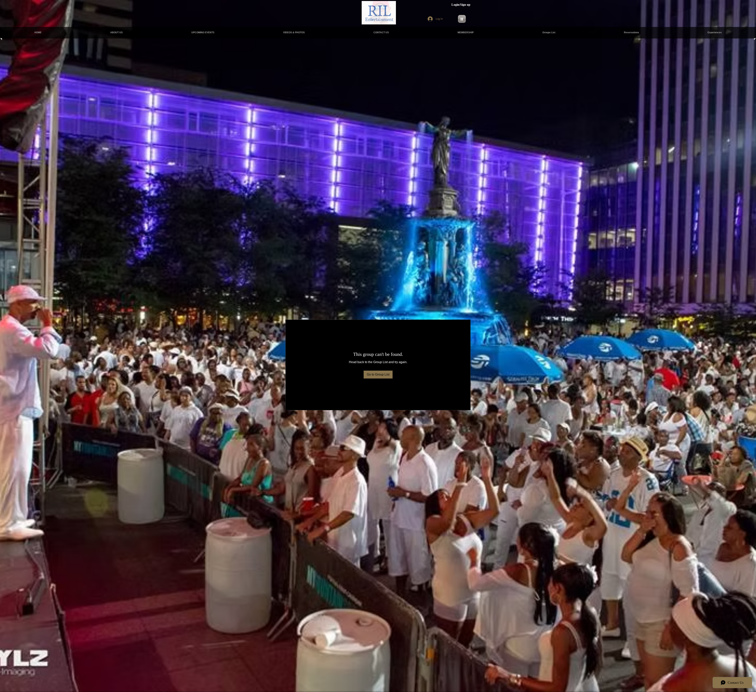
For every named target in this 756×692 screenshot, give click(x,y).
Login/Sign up (460, 4)
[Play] (462, 19)
